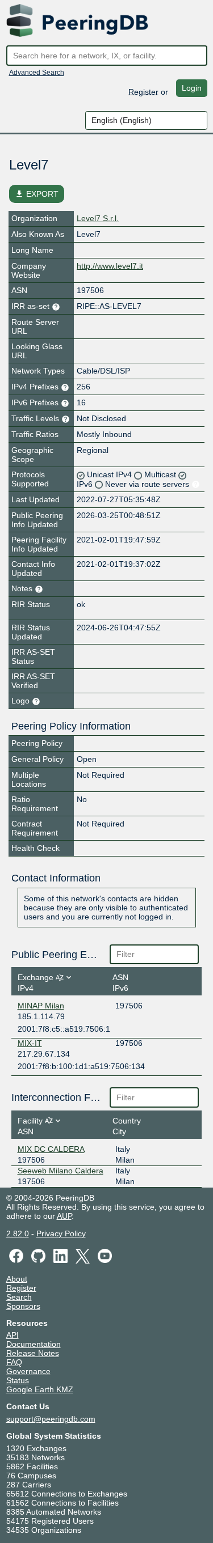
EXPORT (37, 193)
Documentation (33, 1344)
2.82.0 (17, 1233)
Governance (28, 1371)
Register (143, 91)
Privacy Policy (61, 1233)
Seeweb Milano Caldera (60, 1170)
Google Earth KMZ (39, 1389)
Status (17, 1380)
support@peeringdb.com (50, 1418)
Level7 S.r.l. (98, 218)
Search (19, 1297)
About (16, 1278)
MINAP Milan (41, 1005)
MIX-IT (30, 1043)
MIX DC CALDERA (51, 1149)
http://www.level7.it (110, 265)
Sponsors (23, 1306)
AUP (64, 1215)
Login (192, 87)
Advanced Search (36, 73)
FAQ (14, 1362)
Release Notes (32, 1353)
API (12, 1334)
